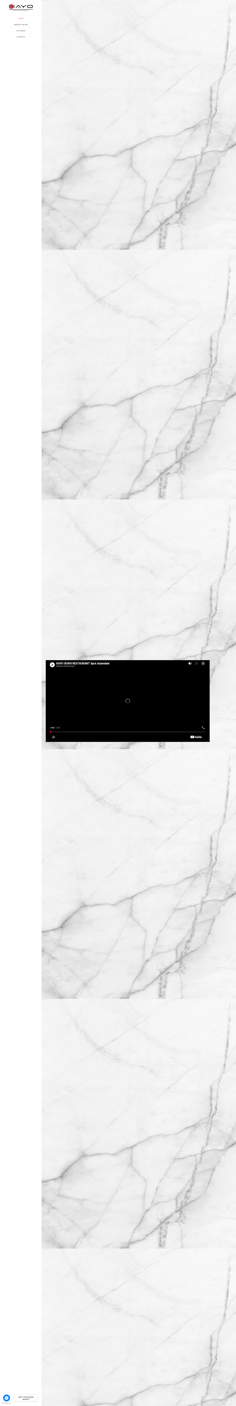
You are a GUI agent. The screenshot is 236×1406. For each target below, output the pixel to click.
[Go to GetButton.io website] (6, 1403)
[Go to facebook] (6, 1398)
